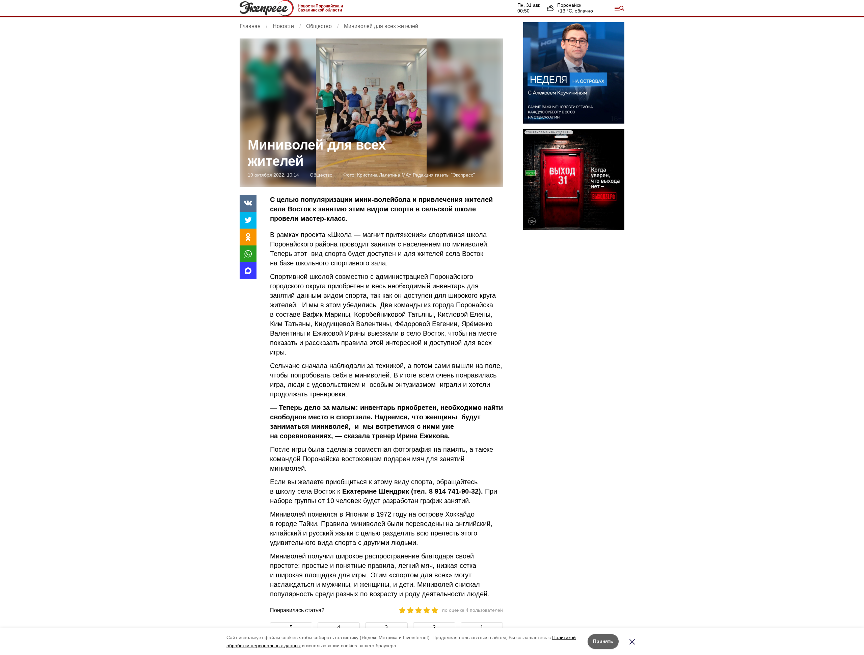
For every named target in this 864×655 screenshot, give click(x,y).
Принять (603, 641)
